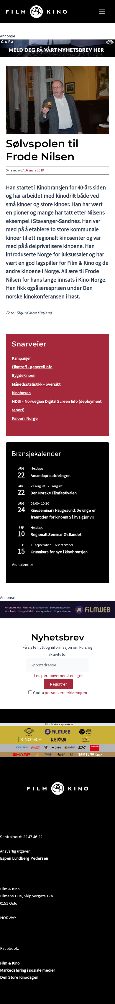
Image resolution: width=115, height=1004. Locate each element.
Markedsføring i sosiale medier (27, 970)
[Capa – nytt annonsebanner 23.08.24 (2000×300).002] (57, 47)
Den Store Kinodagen (19, 977)
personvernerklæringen (66, 692)
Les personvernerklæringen (58, 675)
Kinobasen (21, 392)
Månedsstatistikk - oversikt (36, 384)
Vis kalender (22, 564)
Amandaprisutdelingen (50, 475)
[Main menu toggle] (102, 12)
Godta (59, 692)
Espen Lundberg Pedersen (24, 858)
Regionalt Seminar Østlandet (56, 534)
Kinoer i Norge (25, 418)
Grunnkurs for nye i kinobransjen (59, 551)
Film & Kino (10, 963)
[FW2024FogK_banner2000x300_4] (57, 609)
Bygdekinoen (23, 375)
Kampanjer (21, 358)
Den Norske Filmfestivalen (54, 493)
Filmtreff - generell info (32, 366)
